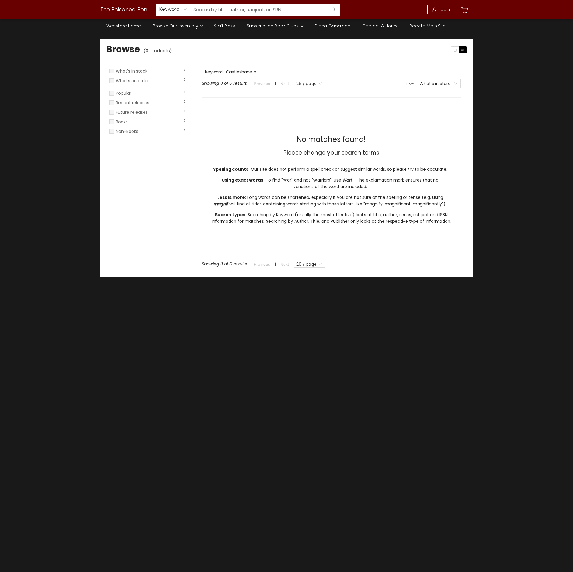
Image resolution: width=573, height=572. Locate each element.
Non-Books (127, 131)
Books (122, 122)
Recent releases (132, 102)
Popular (123, 93)
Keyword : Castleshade (228, 72)
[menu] (286, 26)
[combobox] (173, 9)
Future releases (132, 112)
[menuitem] (123, 26)
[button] (148, 86)
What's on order (132, 80)
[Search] (334, 10)
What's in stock (131, 71)
